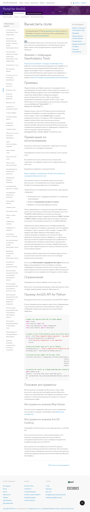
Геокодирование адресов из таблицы (12, 187)
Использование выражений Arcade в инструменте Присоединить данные (12, 275)
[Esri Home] (71, 482)
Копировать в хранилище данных (12, 108)
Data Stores (34, 3)
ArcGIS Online (28, 486)
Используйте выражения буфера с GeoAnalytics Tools (12, 324)
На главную (8, 13)
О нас (47, 486)
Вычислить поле (11, 90)
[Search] (71, 2)
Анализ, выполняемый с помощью (43, 63)
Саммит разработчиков (54, 497)
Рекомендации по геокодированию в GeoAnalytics (12, 334)
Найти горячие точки (10, 151)
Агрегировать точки (12, 65)
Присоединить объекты (10, 202)
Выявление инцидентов (9, 124)
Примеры (75, 33)
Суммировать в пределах (10, 229)
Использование (19, 13)
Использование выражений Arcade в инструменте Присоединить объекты (12, 312)
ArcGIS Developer (30, 497)
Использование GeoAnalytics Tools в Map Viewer (12, 32)
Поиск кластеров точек (11, 158)
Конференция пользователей (55, 494)
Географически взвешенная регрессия (10, 195)
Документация (8, 503)
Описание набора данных (11, 118)
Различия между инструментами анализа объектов (49, 77)
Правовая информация (67, 508)
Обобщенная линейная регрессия (10, 180)
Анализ (16, 17)
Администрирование (34, 13)
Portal (21, 3)
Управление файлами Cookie (50, 508)
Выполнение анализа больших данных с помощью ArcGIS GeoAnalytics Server (12, 43)
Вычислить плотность (9, 85)
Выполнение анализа (37, 17)
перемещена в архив (52, 31)
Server (5, 492)
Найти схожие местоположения (11, 164)
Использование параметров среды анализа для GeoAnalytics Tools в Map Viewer (12, 56)
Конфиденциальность (34, 508)
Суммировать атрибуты (10, 223)
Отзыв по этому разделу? (60, 465)
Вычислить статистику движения (9, 96)
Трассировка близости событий (11, 235)
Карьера (49, 489)
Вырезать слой (10, 102)
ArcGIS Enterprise (10, 3)
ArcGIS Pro (27, 489)
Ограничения (76, 41)
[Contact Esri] (77, 488)
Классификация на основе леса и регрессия (11, 171)
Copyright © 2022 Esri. (9, 508)
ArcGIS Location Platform (32, 494)
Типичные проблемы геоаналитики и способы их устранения (10, 345)
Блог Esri (49, 492)
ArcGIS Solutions (29, 500)
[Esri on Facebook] (71, 488)
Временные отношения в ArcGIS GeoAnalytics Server (12, 254)
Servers (27, 3)
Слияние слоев (10, 207)
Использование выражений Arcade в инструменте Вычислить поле (12, 287)
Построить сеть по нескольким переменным (11, 77)
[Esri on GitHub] (74, 488)
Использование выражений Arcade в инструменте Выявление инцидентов (12, 299)
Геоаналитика (25, 17)
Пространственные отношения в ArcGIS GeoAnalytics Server (12, 243)
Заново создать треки (11, 216)
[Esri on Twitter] (68, 488)
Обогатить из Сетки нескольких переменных (12, 135)
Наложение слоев (11, 211)
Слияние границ (11, 129)
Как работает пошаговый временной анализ (11, 264)
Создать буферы (11, 113)
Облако (42, 3)
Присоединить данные (10, 70)
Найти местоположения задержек (11, 144)
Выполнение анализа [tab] (9, 25)
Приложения (50, 3)
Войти (77, 3)
